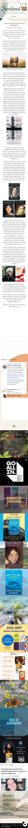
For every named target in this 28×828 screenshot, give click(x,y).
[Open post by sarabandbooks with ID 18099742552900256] (14, 777)
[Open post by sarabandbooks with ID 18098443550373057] (14, 472)
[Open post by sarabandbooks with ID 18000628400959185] (14, 749)
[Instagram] (21, 4)
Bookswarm (7, 826)
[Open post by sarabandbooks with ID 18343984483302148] (14, 555)
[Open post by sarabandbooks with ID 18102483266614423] (14, 638)
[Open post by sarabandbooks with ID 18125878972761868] (14, 444)
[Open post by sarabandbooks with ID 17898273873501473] (14, 694)
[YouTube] (25, 4)
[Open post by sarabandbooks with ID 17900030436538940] (14, 666)
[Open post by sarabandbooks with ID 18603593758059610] (14, 804)
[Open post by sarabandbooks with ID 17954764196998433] (14, 499)
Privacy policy (13, 825)
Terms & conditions (22, 825)
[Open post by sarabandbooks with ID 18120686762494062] (14, 527)
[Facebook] (23, 4)
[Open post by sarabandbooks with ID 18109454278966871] (14, 721)
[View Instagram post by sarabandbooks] (26, 456)
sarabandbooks (13, 432)
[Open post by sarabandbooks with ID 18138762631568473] (14, 610)
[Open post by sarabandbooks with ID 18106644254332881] (14, 583)
